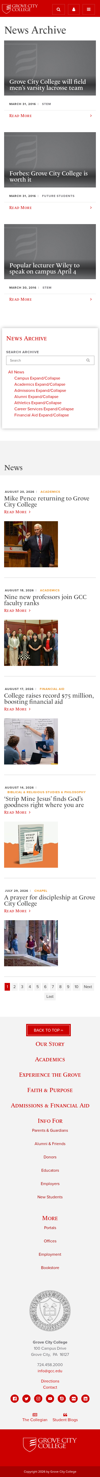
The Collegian (34, 1419)
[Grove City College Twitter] (26, 1399)
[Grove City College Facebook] (15, 1399)
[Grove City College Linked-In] (85, 1399)
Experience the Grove (50, 1074)
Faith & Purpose (50, 1089)
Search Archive (22, 352)
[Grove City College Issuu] (62, 1399)
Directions (50, 1381)
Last (50, 996)
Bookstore (50, 1267)
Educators (50, 1170)
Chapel (40, 891)
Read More (15, 511)
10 (76, 986)
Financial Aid (52, 689)
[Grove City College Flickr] (73, 1399)
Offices (50, 1241)
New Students (50, 1197)
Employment (50, 1254)
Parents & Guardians (50, 1130)
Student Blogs (65, 1419)
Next (88, 986)
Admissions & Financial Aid (50, 1105)
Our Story (50, 1043)
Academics (50, 492)
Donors (50, 1157)
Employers (50, 1183)
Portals (50, 1227)
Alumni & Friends (50, 1143)
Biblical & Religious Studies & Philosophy (46, 792)
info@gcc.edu (50, 1371)
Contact (50, 1387)
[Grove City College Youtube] (50, 1399)
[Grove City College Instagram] (38, 1399)
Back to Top (47, 1030)
